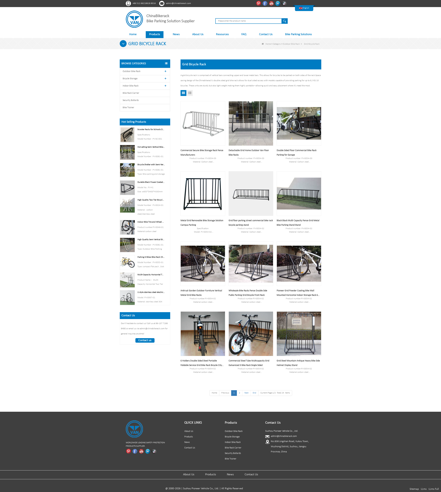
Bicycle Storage (130, 78)
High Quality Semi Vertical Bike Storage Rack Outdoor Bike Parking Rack (151, 239)
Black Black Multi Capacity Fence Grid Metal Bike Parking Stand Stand (298, 222)
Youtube (272, 3)
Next (246, 393)
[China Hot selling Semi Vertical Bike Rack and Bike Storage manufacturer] (127, 152)
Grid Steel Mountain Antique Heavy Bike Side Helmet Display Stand (298, 363)
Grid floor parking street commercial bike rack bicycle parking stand (251, 222)
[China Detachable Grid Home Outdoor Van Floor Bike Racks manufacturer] (251, 123)
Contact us (144, 340)
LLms (424, 489)
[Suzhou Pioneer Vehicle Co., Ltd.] (134, 19)
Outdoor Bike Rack (291, 44)
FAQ (243, 34)
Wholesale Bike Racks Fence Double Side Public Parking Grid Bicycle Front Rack (248, 292)
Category (277, 44)
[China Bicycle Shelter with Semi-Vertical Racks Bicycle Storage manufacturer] (127, 170)
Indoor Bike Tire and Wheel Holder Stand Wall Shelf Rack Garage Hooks (151, 222)
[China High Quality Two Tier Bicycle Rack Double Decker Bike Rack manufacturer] (127, 205)
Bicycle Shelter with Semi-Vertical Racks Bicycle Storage (151, 164)
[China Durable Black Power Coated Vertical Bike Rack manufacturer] (127, 187)
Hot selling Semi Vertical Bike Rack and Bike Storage (151, 147)
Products (154, 34)
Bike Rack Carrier (131, 93)
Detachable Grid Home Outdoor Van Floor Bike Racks (249, 152)
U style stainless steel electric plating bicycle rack (151, 292)
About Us (197, 34)
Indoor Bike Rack (131, 86)
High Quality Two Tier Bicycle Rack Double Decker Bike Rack (151, 200)
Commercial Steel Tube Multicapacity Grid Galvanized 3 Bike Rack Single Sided (249, 363)
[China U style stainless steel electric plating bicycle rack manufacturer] (127, 297)
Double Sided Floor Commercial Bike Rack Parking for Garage (296, 152)
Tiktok (284, 3)
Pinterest (259, 3)
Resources (222, 34)
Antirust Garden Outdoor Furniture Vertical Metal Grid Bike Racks (201, 292)
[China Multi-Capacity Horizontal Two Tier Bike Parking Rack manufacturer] (127, 280)
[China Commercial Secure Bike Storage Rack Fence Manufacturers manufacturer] (203, 123)
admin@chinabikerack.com (178, 3)
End (254, 393)
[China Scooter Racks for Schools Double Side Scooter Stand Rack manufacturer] (127, 135)
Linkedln (278, 3)
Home (133, 34)
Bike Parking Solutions (298, 34)
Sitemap (414, 489)
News (176, 34)
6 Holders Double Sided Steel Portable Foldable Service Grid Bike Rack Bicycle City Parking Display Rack (201, 364)
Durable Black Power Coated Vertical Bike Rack (151, 182)
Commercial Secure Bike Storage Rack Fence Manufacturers (202, 152)
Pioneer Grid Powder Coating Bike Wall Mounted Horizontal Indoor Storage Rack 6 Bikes (297, 293)
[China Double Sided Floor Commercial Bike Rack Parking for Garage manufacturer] (299, 123)
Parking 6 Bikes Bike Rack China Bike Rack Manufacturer (151, 257)
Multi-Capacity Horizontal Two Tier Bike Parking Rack (151, 275)
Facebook (265, 3)
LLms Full (434, 489)
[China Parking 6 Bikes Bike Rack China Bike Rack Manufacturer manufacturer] (127, 262)
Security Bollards (131, 100)
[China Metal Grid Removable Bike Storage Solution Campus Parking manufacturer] (203, 193)
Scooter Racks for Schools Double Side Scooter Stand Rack (151, 129)
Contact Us (266, 34)
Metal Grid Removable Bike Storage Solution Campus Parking (202, 222)
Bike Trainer (128, 107)
